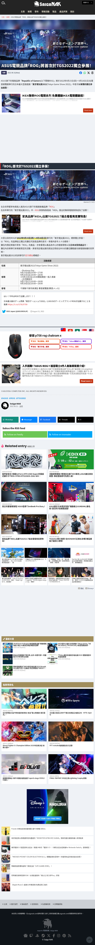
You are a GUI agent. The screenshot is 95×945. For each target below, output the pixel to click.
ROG (52, 206)
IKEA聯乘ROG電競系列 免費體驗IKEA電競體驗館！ (47, 103)
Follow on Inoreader (61, 434)
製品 (54, 11)
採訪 (72, 11)
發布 (37, 11)
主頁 (23, 11)
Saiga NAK (47, 4)
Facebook (46, 419)
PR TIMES (92, 202)
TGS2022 (22, 398)
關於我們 (14, 904)
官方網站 (29, 255)
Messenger (28, 419)
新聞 (30, 11)
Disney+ (91, 588)
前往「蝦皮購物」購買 (41, 341)
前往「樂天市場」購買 (41, 347)
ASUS (5, 398)
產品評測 (63, 11)
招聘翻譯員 (58, 904)
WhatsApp (9, 419)
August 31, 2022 (38, 311)
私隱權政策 (46, 904)
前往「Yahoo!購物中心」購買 (75, 341)
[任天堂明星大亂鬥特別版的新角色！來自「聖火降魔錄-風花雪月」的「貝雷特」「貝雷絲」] (24, 699)
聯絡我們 (25, 904)
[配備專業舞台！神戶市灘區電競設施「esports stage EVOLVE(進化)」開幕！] (24, 764)
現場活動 (45, 11)
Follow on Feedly (15, 434)
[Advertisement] (47, 141)
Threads (65, 419)
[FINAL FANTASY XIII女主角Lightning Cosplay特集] (71, 764)
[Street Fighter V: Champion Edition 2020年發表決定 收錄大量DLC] (24, 731)
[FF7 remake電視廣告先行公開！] (71, 731)
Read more (85, 381)
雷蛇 (82, 588)
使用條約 (35, 904)
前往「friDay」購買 (71, 347)
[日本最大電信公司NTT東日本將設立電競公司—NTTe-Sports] (71, 699)
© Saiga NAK (47, 940)
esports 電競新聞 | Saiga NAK (47, 930)
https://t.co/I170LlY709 (17, 304)
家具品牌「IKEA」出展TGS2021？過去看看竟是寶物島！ (47, 224)
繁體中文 (86, 2)
